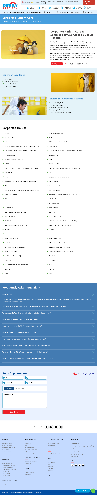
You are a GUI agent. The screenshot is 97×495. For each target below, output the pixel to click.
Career (76, 1)
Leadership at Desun (7, 445)
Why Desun (44, 1)
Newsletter (50, 470)
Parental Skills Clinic (29, 472)
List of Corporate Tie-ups (53, 443)
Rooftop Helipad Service (8, 463)
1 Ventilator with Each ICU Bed (9, 469)
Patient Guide (51, 1)
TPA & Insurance (51, 445)
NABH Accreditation (6, 449)
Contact (43, 3)
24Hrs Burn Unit (6, 471)
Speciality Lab (28, 443)
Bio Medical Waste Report (54, 453)
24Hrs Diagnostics (6, 473)
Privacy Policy (51, 479)
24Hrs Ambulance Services (8, 465)
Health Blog (50, 466)
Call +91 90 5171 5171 (79, 64)
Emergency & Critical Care (31, 449)
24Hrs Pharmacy (6, 475)
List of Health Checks (7, 486)
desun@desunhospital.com (80, 452)
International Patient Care (31, 461)
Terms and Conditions (53, 481)
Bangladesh (28, 463)
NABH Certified (27, 2)
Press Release (51, 462)
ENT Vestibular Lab (29, 447)
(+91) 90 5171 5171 (78, 454)
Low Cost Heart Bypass (30, 453)
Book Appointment (57, 64)
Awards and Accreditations (8, 447)
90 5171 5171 (88, 2)
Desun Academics (68, 1)
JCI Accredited (36, 2)
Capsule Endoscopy (29, 451)
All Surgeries (5, 484)
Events (49, 464)
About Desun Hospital (7, 443)
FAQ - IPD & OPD (6, 453)
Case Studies (51, 468)
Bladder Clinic (28, 474)
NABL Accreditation (6, 451)
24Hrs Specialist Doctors (7, 467)
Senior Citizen (59, 1)
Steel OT (27, 445)
